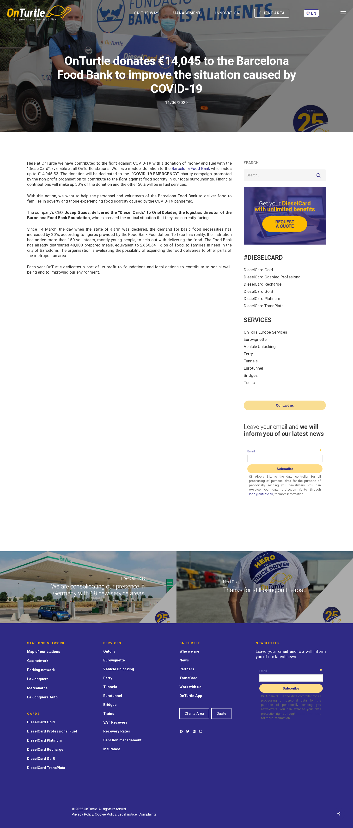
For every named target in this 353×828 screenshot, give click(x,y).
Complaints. (148, 814)
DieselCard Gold (258, 269)
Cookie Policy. (106, 814)
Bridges (251, 375)
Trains (249, 382)
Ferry (248, 353)
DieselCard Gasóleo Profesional (272, 277)
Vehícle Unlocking (260, 346)
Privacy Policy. (83, 814)
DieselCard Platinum (262, 298)
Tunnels (251, 361)
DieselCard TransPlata (264, 305)
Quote (221, 713)
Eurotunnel (253, 368)
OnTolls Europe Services (265, 332)
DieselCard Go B (258, 291)
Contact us (285, 405)
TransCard (188, 678)
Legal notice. (128, 814)
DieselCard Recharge (262, 284)
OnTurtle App (190, 696)
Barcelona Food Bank (191, 168)
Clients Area (194, 713)
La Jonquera (38, 679)
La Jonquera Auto (42, 697)
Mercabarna (37, 688)
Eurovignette (255, 339)
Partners (186, 669)
